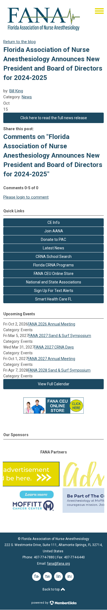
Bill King (16, 90)
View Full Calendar (53, 384)
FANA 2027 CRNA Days (54, 347)
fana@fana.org (58, 564)
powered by (40, 603)
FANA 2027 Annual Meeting (51, 358)
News (27, 96)
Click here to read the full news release (53, 118)
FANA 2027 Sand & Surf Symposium (60, 335)
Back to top (51, 589)
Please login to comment (26, 197)
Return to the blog (19, 41)
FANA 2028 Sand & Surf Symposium (59, 370)
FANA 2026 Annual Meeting (51, 324)
